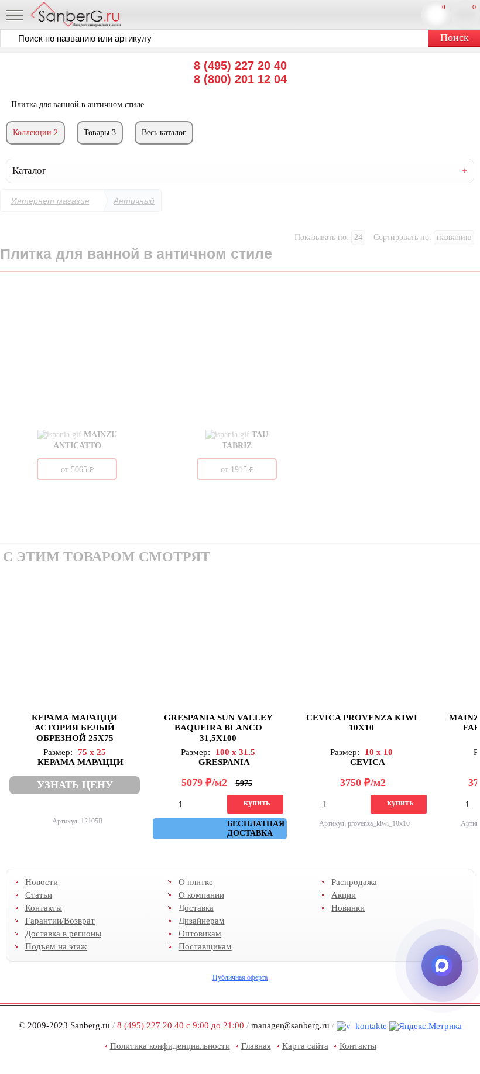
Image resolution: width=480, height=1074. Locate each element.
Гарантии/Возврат (60, 920)
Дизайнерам (202, 920)
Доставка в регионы (63, 933)
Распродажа (354, 882)
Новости (41, 882)
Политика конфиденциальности (170, 1046)
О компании (201, 895)
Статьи (38, 895)
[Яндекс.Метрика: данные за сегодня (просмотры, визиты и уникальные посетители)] (425, 1026)
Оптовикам (200, 933)
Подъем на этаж (56, 946)
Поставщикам (205, 946)
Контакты (43, 907)
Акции (343, 895)
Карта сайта (305, 1046)
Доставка (196, 907)
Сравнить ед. (443, 7)
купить (257, 802)
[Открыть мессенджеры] (441, 965)
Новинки (348, 907)
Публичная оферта (240, 977)
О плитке (196, 882)
